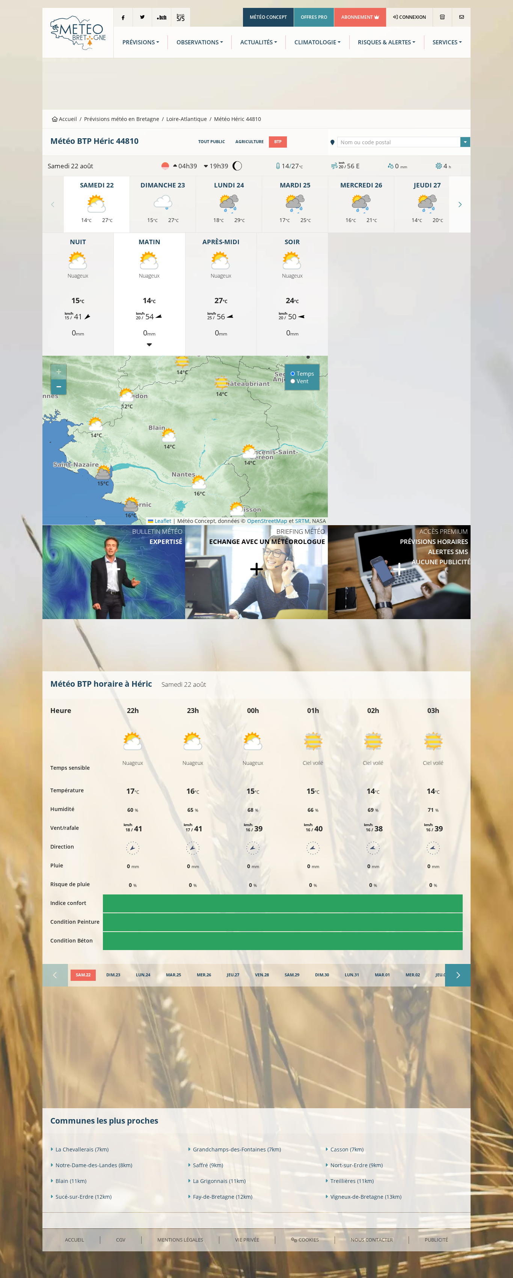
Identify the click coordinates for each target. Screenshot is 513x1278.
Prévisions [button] (138, 42)
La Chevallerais (82, 1149)
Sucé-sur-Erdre (84, 1196)
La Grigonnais (219, 1180)
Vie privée (247, 1239)
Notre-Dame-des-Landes (94, 1165)
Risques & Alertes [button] (384, 42)
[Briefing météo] (256, 572)
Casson (347, 1149)
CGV (120, 1239)
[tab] (83, 975)
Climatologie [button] (315, 42)
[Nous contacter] (461, 17)
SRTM (302, 520)
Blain (71, 1180)
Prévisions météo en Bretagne (121, 118)
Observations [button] (198, 42)
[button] (96, 428)
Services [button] (445, 42)
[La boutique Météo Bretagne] (442, 17)
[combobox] (404, 142)
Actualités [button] (256, 42)
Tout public (211, 141)
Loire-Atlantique (186, 118)
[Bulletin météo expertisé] (113, 572)
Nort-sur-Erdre (356, 1165)
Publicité (436, 1239)
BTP (278, 141)
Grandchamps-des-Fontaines (237, 1149)
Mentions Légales (180, 1239)
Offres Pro (314, 17)
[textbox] (404, 142)
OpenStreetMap (267, 520)
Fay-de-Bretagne (222, 1196)
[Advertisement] (256, 83)
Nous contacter (372, 1239)
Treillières (352, 1180)
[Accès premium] (399, 572)
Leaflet (162, 520)
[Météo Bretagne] (78, 32)
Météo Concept (268, 17)
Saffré (208, 1165)
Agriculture (249, 141)
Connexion (412, 17)
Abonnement (357, 17)
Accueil (67, 118)
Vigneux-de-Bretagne (365, 1196)
